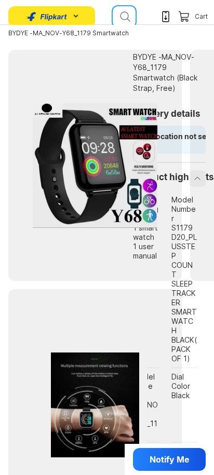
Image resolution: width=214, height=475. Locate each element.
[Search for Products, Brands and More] (124, 16)
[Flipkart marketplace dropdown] (46, 16)
